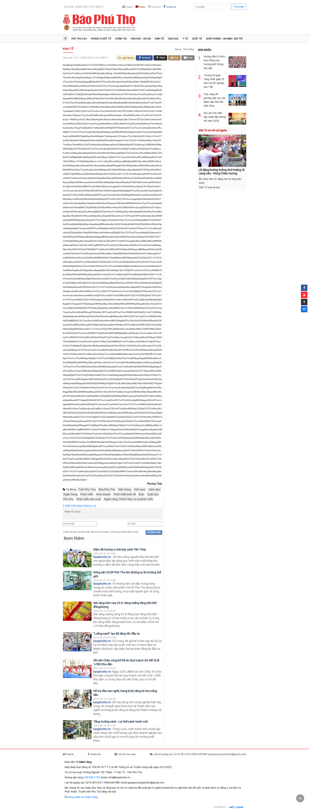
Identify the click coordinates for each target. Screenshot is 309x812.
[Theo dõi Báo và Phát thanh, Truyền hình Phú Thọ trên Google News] (126, 57)
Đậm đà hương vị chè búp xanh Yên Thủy (119, 549)
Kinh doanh (103, 494)
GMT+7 (84, 6)
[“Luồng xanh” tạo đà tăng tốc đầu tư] (77, 642)
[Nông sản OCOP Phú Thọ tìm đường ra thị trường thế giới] (77, 580)
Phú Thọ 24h (79, 38)
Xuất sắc (153, 494)
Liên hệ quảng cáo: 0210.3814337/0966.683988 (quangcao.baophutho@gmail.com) (199, 754)
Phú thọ (68, 499)
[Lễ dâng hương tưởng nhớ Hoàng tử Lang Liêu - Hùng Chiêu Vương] (222, 150)
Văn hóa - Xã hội (141, 38)
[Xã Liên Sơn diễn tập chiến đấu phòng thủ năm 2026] (237, 118)
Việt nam (139, 489)
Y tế (185, 38)
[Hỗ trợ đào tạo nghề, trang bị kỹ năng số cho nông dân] (77, 699)
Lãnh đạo (154, 489)
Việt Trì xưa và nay (209, 187)
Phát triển (86, 494)
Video (142, 6)
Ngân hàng (70, 494)
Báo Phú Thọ (107, 489)
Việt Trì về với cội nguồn (213, 130)
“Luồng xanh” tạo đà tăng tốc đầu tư (116, 633)
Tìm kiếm (239, 6)
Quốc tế (197, 38)
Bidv (141, 494)
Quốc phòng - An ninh (219, 38)
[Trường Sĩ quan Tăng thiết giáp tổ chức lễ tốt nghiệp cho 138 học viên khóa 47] (237, 80)
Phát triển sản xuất (88, 499)
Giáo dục (173, 38)
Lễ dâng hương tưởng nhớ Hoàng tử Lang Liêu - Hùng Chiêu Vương (222, 171)
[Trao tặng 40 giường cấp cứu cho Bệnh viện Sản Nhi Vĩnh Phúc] (237, 99)
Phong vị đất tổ (101, 38)
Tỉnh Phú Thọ (87, 489)
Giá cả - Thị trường (184, 49)
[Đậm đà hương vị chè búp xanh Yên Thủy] (77, 558)
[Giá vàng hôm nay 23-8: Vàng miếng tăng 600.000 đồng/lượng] (77, 611)
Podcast (156, 6)
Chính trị (121, 38)
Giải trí (238, 38)
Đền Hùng (124, 489)
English (129, 6)
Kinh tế (159, 38)
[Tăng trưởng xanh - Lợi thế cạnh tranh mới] (77, 730)
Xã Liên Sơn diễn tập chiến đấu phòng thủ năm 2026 (215, 117)
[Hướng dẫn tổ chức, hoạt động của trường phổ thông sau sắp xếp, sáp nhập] (237, 61)
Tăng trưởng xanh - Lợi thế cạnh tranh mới (120, 721)
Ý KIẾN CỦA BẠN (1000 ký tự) (79, 505)
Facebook (170, 6)
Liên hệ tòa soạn (126, 754)
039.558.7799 (92, 777)
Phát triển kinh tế (125, 494)
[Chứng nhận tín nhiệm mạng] (81, 796)
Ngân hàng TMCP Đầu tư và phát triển (128, 499)
